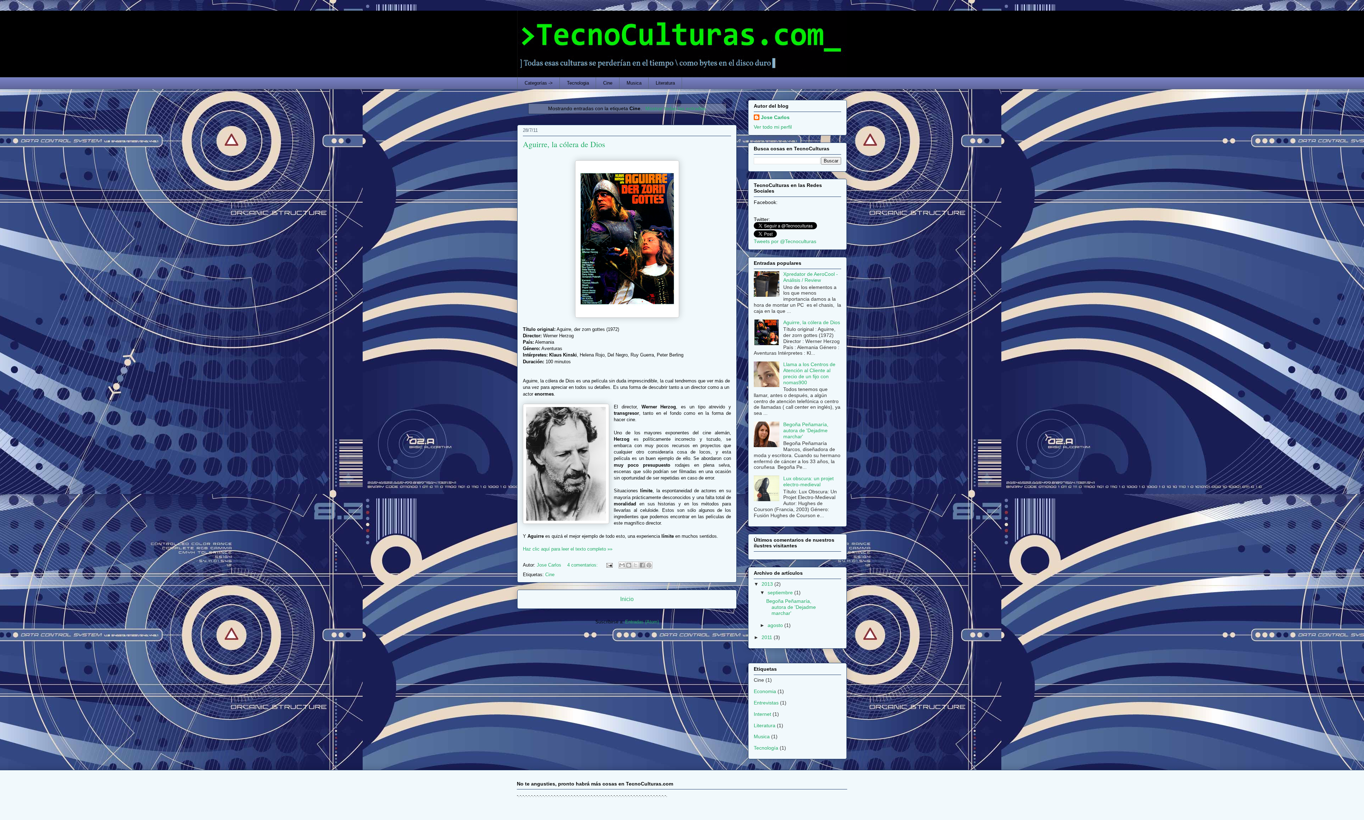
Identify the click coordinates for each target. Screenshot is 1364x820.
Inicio (627, 599)
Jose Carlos (775, 117)
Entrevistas (766, 703)
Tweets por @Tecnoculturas (785, 241)
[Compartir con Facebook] (642, 565)
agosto (776, 625)
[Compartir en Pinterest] (649, 565)
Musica (634, 83)
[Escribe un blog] (628, 565)
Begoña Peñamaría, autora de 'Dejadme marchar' (805, 430)
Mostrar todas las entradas (675, 108)
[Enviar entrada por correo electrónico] (609, 565)
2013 (768, 584)
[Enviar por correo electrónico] (622, 565)
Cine (607, 83)
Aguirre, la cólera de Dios (564, 144)
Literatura (665, 83)
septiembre (781, 592)
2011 (768, 637)
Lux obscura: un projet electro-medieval (808, 481)
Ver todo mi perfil (773, 127)
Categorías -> (539, 83)
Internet (762, 714)
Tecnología (766, 748)
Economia (765, 691)
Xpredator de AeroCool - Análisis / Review (810, 277)
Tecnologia (578, 83)
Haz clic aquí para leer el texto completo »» (567, 549)
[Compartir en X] (635, 565)
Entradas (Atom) (642, 622)
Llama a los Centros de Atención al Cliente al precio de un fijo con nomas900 (809, 373)
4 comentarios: (583, 565)
